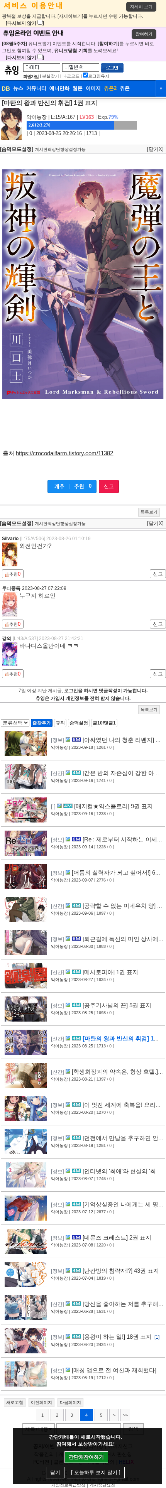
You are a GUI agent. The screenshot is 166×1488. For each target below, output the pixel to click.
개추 (59, 486)
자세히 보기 (141, 6)
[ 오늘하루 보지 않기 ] (95, 1472)
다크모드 (71, 76)
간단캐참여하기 (86, 1457)
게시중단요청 (102, 1485)
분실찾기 (50, 76)
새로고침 (14, 1402)
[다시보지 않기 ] (25, 23)
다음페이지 (70, 1402)
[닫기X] (155, 149)
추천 (79, 486)
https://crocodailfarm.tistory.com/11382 (64, 453)
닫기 (55, 1472)
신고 (109, 486)
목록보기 (149, 512)
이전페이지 (41, 1402)
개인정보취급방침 (68, 1485)
